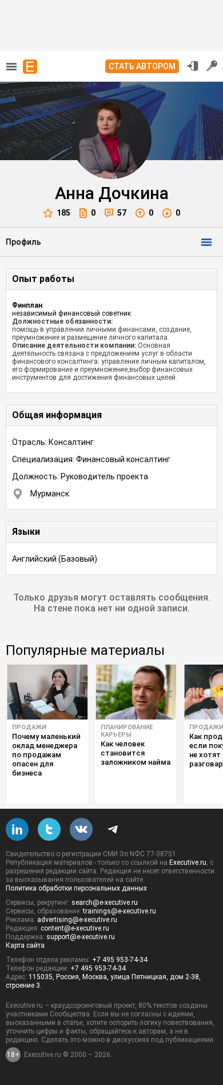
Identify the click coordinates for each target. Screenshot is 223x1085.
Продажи (29, 727)
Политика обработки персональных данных (76, 888)
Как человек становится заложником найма (135, 753)
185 (63, 212)
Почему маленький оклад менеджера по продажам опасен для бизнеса (46, 754)
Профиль (23, 242)
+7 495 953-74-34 (120, 960)
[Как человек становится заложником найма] (136, 692)
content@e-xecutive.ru (75, 928)
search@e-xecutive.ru (104, 903)
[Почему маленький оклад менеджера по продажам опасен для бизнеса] (47, 692)
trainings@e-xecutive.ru (119, 911)
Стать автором (142, 66)
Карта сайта (25, 945)
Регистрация (212, 65)
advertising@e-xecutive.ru (77, 920)
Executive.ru (187, 863)
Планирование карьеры (127, 731)
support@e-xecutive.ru (80, 937)
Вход (192, 65)
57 (121, 212)
